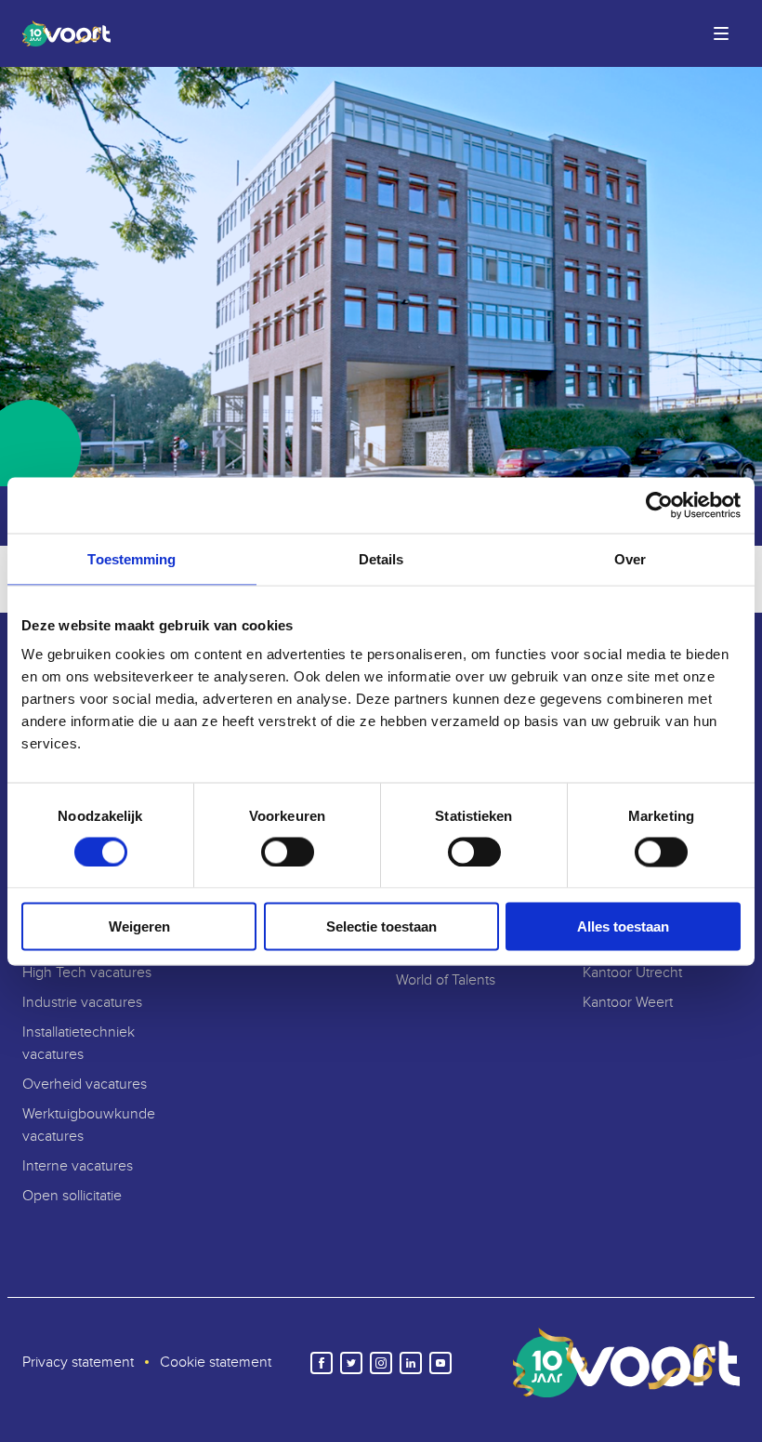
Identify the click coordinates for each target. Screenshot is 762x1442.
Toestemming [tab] (131, 558)
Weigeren (139, 926)
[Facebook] (321, 1363)
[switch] (287, 852)
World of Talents (445, 980)
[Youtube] (440, 1363)
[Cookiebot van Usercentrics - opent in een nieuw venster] (659, 505)
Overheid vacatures (84, 1084)
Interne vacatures (77, 1166)
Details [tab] (381, 558)
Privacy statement (78, 1362)
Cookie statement (215, 1362)
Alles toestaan (623, 926)
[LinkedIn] (411, 1363)
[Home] (63, 33)
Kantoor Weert (628, 1003)
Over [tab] (630, 558)
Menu (721, 33)
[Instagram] (381, 1363)
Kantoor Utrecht (632, 973)
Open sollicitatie (72, 1196)
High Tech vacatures (86, 973)
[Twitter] (351, 1363)
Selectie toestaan (381, 926)
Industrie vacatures (82, 1003)
